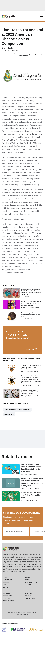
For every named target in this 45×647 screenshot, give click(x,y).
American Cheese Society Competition (17, 409)
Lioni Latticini (9, 414)
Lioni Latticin (9, 48)
